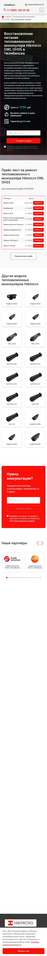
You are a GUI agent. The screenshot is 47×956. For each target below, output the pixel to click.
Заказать (38, 203)
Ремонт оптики (9, 246)
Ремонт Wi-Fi (8, 213)
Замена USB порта (10, 240)
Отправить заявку (23, 141)
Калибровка (8, 208)
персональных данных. (24, 521)
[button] (38, 543)
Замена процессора (11, 235)
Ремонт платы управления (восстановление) (13, 219)
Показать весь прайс (23, 256)
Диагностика (8, 203)
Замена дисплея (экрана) (13, 224)
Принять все (23, 951)
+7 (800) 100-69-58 (18, 10)
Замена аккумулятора (12, 230)
